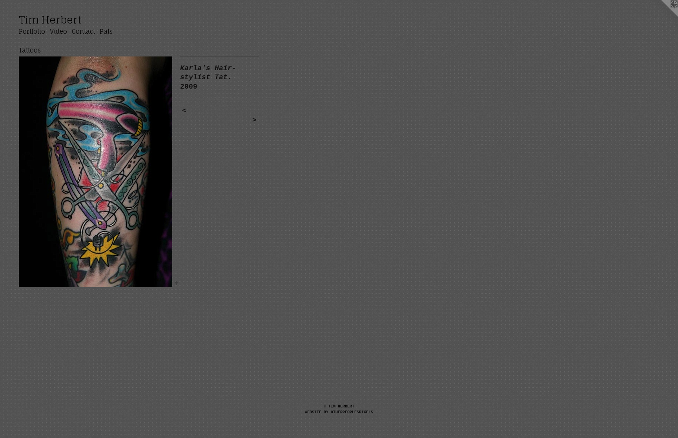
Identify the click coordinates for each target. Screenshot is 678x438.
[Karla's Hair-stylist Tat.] (95, 171)
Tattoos (30, 50)
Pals (106, 31)
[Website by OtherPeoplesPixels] (662, 15)
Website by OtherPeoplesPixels (339, 412)
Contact (83, 31)
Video (58, 31)
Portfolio (32, 31)
